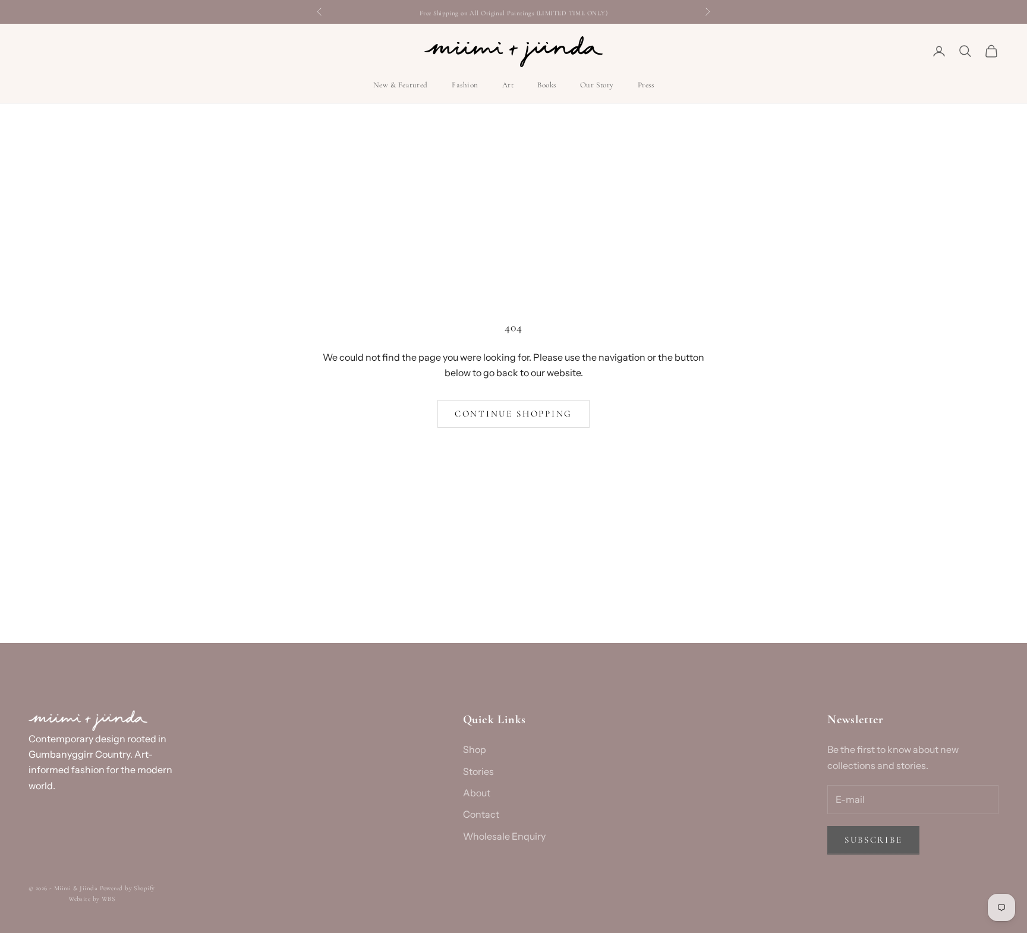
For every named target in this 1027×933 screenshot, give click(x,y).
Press (646, 85)
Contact (481, 814)
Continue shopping (513, 413)
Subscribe (873, 839)
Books (546, 85)
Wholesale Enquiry (504, 836)
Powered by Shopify (127, 888)
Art (508, 85)
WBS (108, 899)
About (476, 793)
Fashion (465, 85)
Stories (478, 771)
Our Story (597, 85)
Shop (474, 749)
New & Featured (400, 85)
